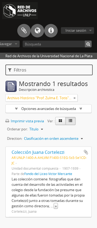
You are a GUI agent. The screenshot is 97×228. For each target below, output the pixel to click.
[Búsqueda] (88, 44)
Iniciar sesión (75, 30)
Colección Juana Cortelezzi (38, 152)
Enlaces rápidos (51, 30)
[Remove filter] (75, 98)
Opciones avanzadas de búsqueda (48, 108)
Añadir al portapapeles (86, 152)
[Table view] (70, 121)
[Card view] (60, 121)
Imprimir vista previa (27, 121)
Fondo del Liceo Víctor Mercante (48, 174)
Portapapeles (24, 30)
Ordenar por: (17, 129)
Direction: (14, 138)
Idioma (37, 30)
